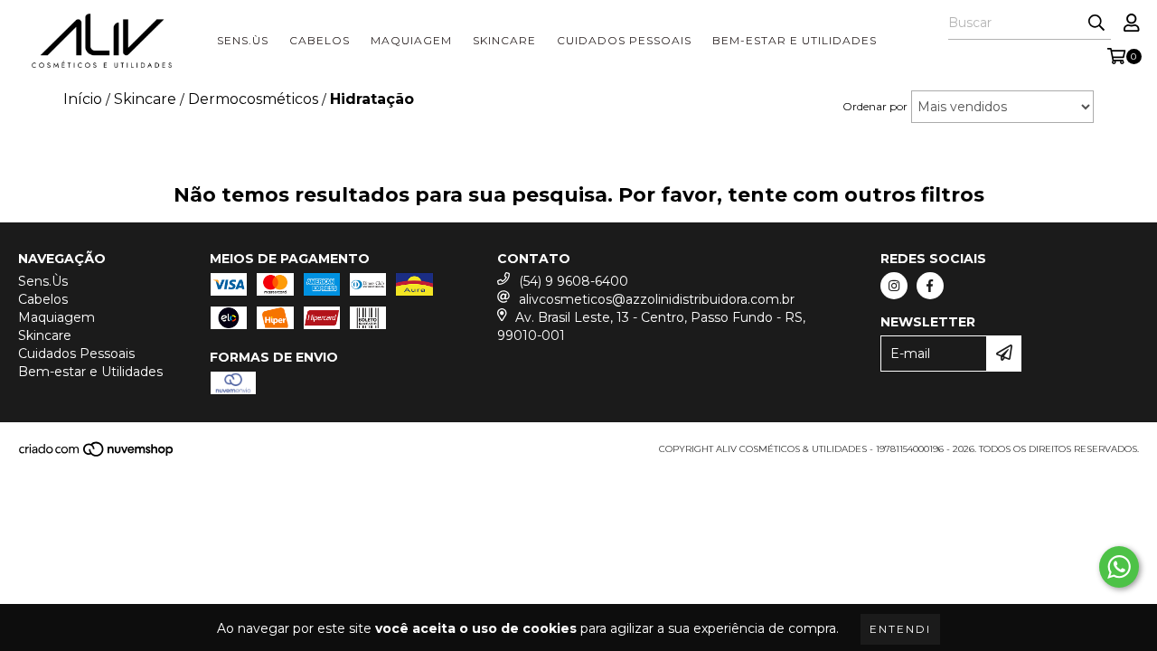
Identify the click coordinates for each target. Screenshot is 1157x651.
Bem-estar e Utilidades (794, 40)
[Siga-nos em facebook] (930, 285)
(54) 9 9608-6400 (573, 281)
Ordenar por (875, 106)
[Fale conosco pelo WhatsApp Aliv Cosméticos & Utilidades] (1119, 567)
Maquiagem (411, 40)
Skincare (504, 40)
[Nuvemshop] (97, 454)
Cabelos (319, 40)
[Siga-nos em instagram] (894, 285)
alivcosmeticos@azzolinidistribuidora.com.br (657, 299)
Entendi (900, 629)
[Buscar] (1096, 23)
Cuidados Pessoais (624, 40)
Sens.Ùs (242, 40)
